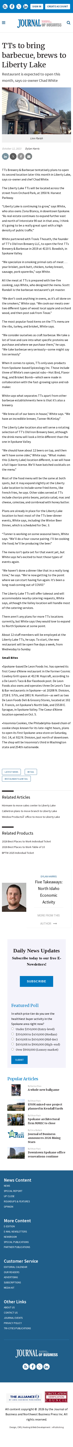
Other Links (15, 1301)
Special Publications (16, 1242)
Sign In (36, 6)
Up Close (9, 1196)
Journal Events (13, 1318)
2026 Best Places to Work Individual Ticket (26, 841)
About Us (9, 1307)
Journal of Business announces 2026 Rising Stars (44, 1138)
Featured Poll (25, 1005)
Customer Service (21, 1261)
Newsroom (10, 1236)
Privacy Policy (13, 1323)
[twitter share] (13, 156)
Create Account (57, 6)
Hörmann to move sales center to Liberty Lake (29, 805)
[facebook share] (21, 156)
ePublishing (58, 1427)
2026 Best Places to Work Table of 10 (23, 847)
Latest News (11, 771)
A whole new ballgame (43, 1089)
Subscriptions (12, 1282)
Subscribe (36, 981)
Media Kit (9, 1287)
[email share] (28, 156)
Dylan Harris (32, 148)
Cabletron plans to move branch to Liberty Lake (29, 811)
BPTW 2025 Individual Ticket (18, 853)
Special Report (13, 1191)
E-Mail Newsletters (15, 1231)
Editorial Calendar (15, 1267)
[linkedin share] (5, 156)
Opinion (8, 1206)
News (7, 1185)
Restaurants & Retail (16, 778)
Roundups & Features (17, 1201)
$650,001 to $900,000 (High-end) (38, 1044)
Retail (30, 771)
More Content (17, 1220)
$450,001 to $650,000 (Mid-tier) (37, 1039)
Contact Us (11, 1312)
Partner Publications (17, 1247)
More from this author (49, 919)
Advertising (11, 1277)
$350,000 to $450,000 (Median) (36, 1034)
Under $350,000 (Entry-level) (35, 1029)
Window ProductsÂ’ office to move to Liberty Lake (31, 817)
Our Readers (11, 1272)
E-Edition (9, 1226)
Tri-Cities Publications (17, 1328)
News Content (17, 1180)
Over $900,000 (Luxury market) (37, 1049)
